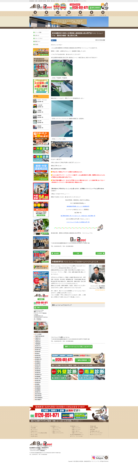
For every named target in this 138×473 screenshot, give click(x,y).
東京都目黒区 (38, 386)
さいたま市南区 (38, 334)
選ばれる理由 (57, 15)
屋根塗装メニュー (75, 426)
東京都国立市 (38, 361)
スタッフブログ (38, 38)
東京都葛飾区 (38, 390)
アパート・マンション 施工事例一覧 (42, 100)
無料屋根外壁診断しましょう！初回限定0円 (78, 206)
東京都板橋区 (38, 376)
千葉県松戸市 (38, 340)
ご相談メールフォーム (41, 307)
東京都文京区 (38, 368)
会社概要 (34, 427)
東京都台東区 (38, 355)
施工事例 (80, 15)
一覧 (78, 253)
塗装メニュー (69, 15)
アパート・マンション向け (77, 436)
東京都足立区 (38, 391)
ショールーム (103, 15)
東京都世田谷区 (38, 347)
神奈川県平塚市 (38, 395)
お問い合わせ (35, 436)
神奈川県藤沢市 (38, 399)
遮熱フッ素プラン (76, 431)
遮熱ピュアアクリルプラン (58, 432)
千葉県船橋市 (38, 343)
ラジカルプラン (56, 429)
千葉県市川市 (38, 338)
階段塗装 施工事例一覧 (40, 127)
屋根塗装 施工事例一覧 (40, 116)
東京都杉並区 (38, 372)
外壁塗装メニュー (55, 426)
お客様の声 (91, 15)
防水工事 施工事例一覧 (40, 121)
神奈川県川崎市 (38, 393)
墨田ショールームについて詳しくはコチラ (77, 346)
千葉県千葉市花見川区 (39, 336)
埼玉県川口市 (38, 345)
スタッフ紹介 (35, 434)
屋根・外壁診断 (94, 427)
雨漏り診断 (93, 426)
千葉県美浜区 (38, 341)
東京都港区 (37, 384)
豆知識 (36, 44)
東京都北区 (37, 353)
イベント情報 (38, 32)
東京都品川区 (38, 357)
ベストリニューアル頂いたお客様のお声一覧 (77, 222)
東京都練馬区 (38, 388)
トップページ (35, 426)
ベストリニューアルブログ (96, 432)
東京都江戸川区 (38, 378)
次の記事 (99, 253)
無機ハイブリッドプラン (77, 432)
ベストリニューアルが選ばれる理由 (39, 432)
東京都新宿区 (38, 370)
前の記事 (56, 253)
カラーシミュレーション (96, 434)
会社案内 (46, 15)
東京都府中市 (38, 366)
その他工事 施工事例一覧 (40, 106)
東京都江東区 (38, 380)
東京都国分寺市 (38, 359)
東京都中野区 (38, 351)
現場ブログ (53, 40)
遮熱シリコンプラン (57, 431)
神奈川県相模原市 (38, 397)
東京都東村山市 (38, 374)
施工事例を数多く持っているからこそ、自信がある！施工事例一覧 (78, 215)
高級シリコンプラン (57, 427)
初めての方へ (35, 15)
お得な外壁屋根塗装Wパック (77, 434)
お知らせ (37, 35)
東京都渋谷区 (38, 382)
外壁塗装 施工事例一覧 (40, 111)
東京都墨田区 (38, 363)
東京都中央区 (38, 349)
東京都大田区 (38, 365)
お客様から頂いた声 (95, 431)
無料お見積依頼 (96, 7)
